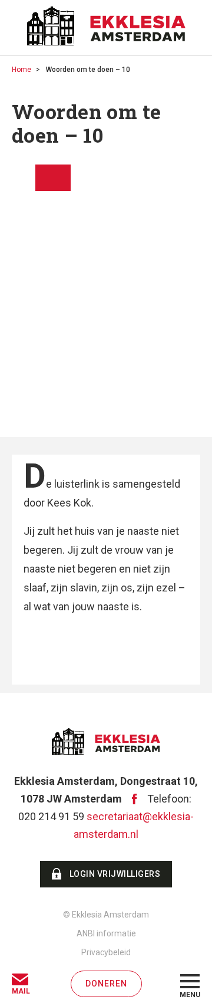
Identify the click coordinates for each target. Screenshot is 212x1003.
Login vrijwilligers (115, 874)
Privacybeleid (106, 952)
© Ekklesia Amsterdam (106, 914)
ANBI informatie (106, 933)
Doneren (106, 983)
